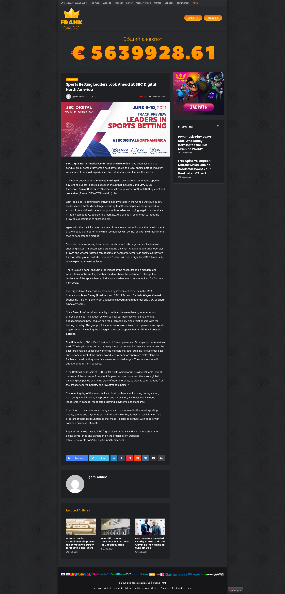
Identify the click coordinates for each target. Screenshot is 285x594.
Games (157, 2)
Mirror (129, 2)
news (195, 2)
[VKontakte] (145, 458)
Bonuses (169, 2)
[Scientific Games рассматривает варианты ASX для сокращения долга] (115, 527)
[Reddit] (137, 458)
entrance (213, 18)
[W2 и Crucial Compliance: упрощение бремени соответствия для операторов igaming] (81, 527)
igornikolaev (78, 96)
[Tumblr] (121, 458)
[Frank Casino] (71, 18)
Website (107, 2)
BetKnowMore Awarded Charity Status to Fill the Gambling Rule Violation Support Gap (150, 543)
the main (95, 2)
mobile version (143, 2)
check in (118, 2)
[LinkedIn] (114, 458)
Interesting (72, 79)
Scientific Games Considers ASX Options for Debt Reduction (115, 541)
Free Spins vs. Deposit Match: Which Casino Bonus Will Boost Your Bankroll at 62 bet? (194, 167)
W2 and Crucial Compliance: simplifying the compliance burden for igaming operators (80, 543)
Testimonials (183, 2)
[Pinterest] (129, 458)
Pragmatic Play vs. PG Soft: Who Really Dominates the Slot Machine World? (195, 142)
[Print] (161, 458)
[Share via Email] (153, 458)
